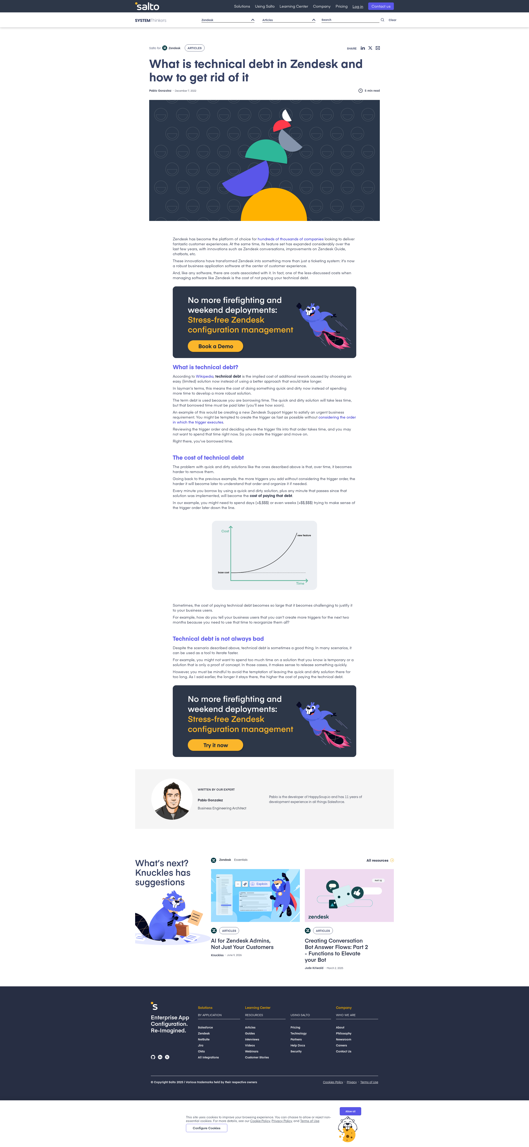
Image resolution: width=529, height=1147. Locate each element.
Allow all (350, 1111)
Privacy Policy (282, 1121)
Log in (358, 6)
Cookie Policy (260, 1121)
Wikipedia (204, 376)
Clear (392, 20)
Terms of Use (309, 1121)
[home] (147, 6)
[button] (242, 6)
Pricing (342, 6)
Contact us (381, 6)
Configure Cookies (206, 1128)
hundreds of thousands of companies (291, 238)
